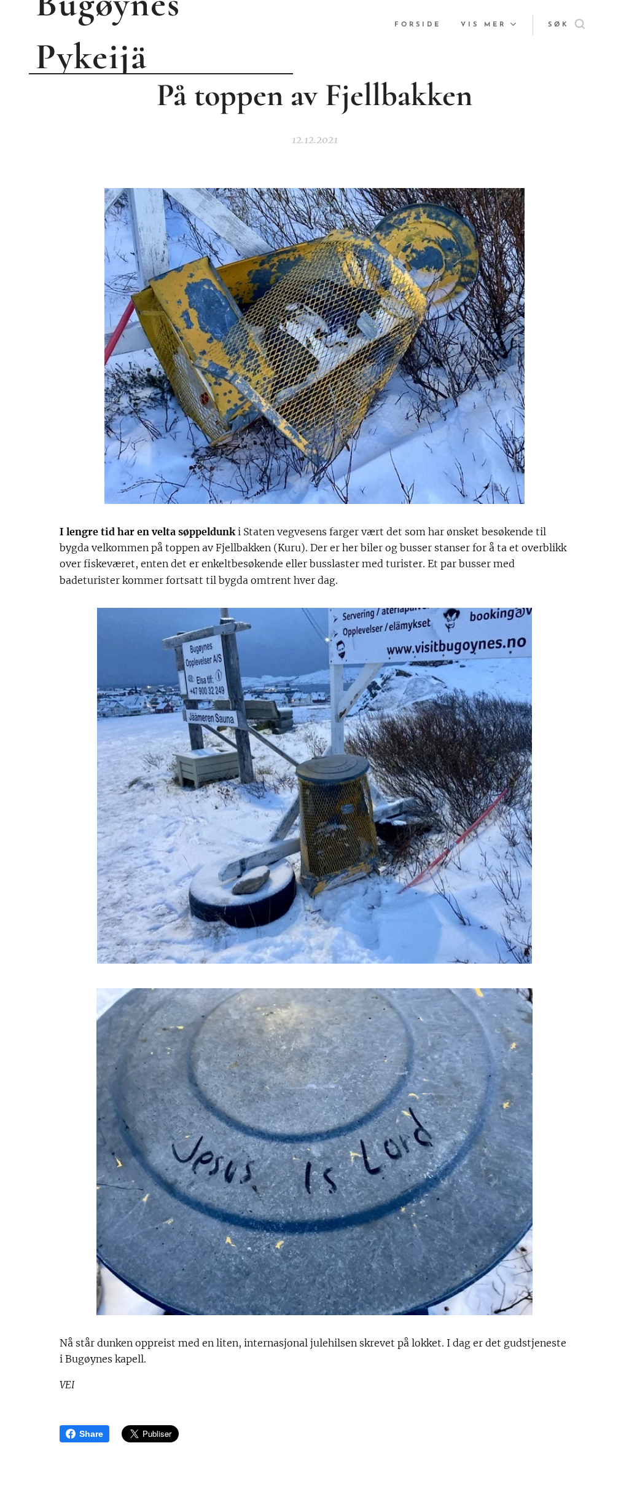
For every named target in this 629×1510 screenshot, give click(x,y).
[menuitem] (421, 25)
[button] (566, 25)
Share (91, 1434)
